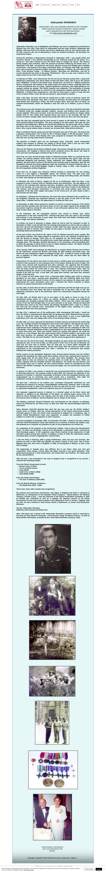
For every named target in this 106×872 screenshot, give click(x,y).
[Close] (104, 869)
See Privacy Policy (29, 870)
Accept (99, 869)
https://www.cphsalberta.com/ (65, 33)
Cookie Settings (89, 869)
